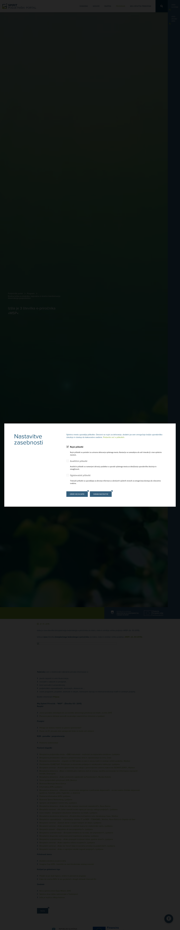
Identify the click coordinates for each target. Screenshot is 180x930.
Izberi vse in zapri (77, 494)
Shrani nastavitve (100, 494)
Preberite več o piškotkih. (114, 437)
